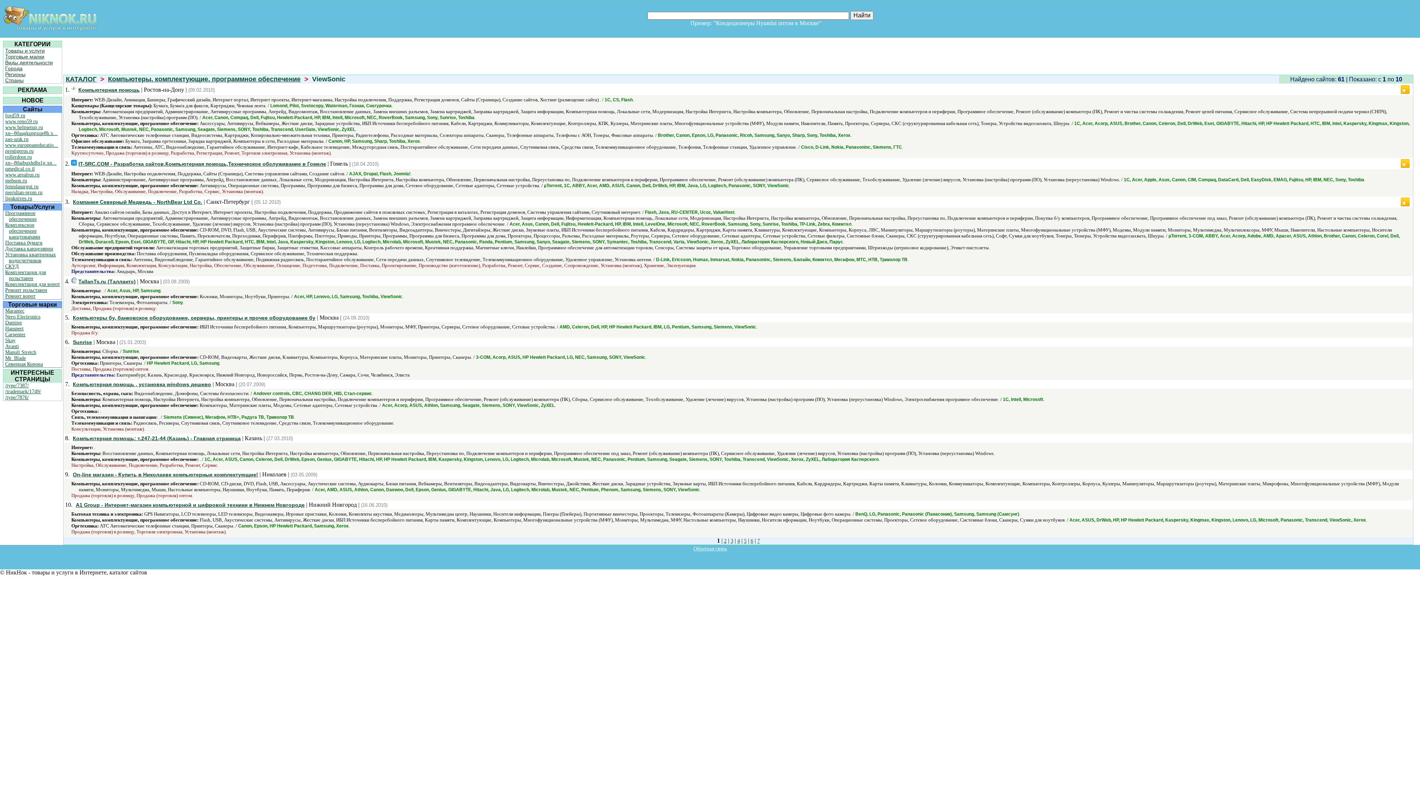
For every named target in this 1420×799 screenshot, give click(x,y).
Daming (13, 323)
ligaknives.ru (18, 198)
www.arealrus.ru (22, 175)
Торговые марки (24, 57)
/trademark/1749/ (23, 391)
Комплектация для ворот (32, 284)
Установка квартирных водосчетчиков (30, 257)
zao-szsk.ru (16, 139)
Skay (10, 340)
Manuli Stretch (20, 352)
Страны (14, 80)
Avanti (12, 346)
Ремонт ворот (20, 296)
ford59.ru (15, 115)
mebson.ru (16, 180)
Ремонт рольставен (26, 290)
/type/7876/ (17, 397)
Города (14, 68)
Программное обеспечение (21, 216)
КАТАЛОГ (81, 79)
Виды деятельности (29, 62)
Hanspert (14, 328)
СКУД (12, 266)
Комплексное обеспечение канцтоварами (22, 231)
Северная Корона (24, 364)
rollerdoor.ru (18, 157)
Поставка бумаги (24, 243)
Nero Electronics (22, 317)
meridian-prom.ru (24, 192)
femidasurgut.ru (21, 186)
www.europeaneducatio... (31, 145)
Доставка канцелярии (29, 249)
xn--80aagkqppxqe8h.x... (31, 133)
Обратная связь (710, 549)
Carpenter (15, 334)
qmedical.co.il (20, 169)
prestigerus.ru (19, 151)
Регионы (15, 74)
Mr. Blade (15, 358)
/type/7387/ (17, 385)
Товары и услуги (25, 51)
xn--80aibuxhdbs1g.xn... (31, 163)
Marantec (14, 311)
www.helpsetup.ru (24, 127)
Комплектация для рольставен (25, 275)
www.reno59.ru (21, 121)
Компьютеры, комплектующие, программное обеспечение (204, 79)
